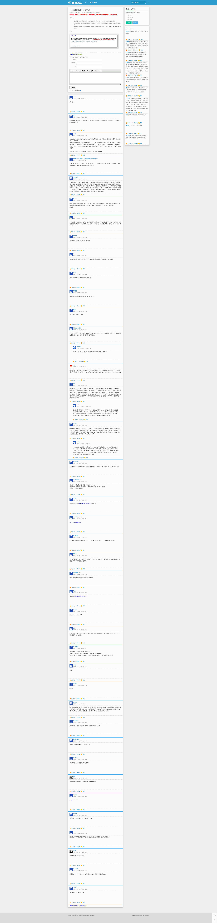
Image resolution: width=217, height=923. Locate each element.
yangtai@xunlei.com (75, 800)
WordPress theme (137, 915)
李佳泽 (127, 115)
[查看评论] (214, 915)
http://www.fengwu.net (75, 522)
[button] (71, 71)
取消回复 (80, 54)
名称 (74, 59)
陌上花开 (128, 98)
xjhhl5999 (75, 461)
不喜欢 (131, 19)
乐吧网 (127, 42)
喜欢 (131, 15)
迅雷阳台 (75, 2)
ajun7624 (75, 720)
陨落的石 (128, 63)
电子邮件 (73, 63)
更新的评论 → (84, 905)
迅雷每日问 (93, 2)
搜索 (145, 3)
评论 (98, 12)
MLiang (127, 125)
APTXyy (127, 77)
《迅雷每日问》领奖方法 (80, 10)
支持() (73, 111)
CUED (147, 915)
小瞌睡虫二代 (76, 572)
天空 (127, 88)
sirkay (74, 423)
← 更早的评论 (72, 905)
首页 (86, 2)
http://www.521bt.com (85, 503)
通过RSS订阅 (148, 2)
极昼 (72, 54)
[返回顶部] (214, 920)
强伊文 (94, 12)
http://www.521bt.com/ (80, 596)
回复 (84, 111)
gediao (75, 794)
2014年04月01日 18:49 (75, 12)
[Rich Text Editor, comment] (95, 78)
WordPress (92, 915)
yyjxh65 (127, 31)
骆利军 (75, 813)
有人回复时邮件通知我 (75, 90)
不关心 (131, 17)
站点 (75, 66)
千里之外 (128, 52)
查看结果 (135, 22)
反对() (78, 111)
